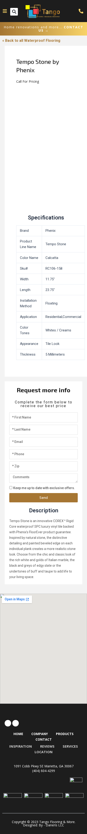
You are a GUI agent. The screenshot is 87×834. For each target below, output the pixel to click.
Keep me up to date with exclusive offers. (44, 488)
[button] (14, 12)
